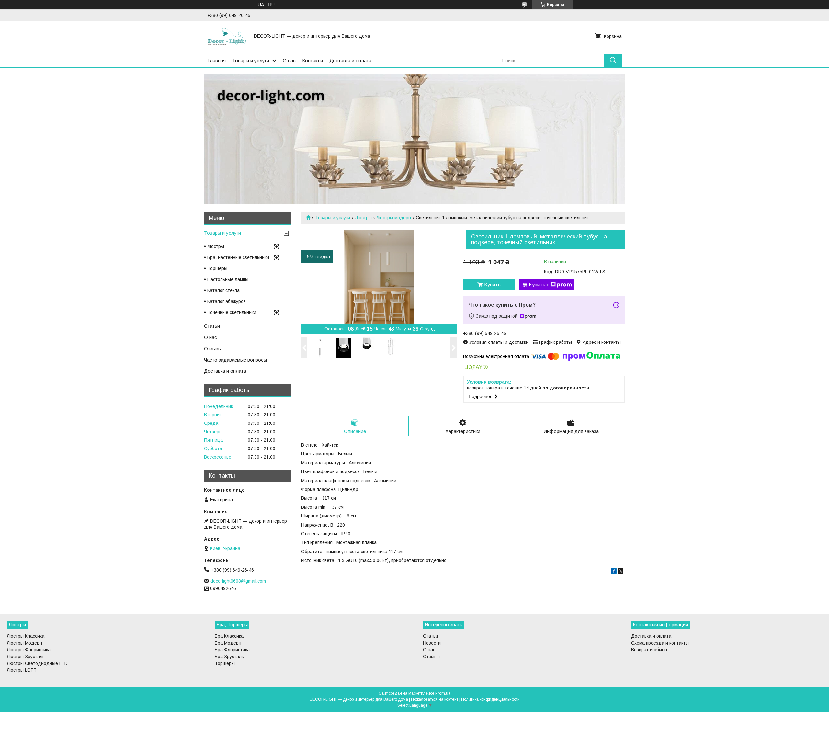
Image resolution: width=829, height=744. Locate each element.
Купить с (539, 284)
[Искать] (613, 60)
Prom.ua (442, 693)
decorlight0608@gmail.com (238, 581)
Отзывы (212, 348)
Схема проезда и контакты (660, 642)
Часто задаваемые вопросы (235, 360)
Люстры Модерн (24, 642)
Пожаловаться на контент (434, 699)
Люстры (363, 217)
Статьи (212, 326)
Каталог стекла (223, 290)
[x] (620, 572)
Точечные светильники (231, 312)
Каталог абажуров (226, 301)
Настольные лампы (227, 279)
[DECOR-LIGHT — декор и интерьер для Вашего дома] (226, 36)
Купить (492, 284)
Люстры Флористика (29, 649)
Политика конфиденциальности (490, 699)
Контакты (312, 60)
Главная (216, 60)
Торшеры (217, 268)
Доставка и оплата (350, 60)
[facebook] (614, 572)
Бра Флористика (232, 649)
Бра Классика (229, 636)
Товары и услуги (250, 60)
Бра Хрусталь (229, 656)
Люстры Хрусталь (26, 656)
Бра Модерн (228, 642)
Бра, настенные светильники (238, 257)
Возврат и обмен (649, 649)
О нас (289, 60)
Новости (432, 642)
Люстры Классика (25, 636)
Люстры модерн (393, 217)
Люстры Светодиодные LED (37, 663)
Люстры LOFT (22, 670)
